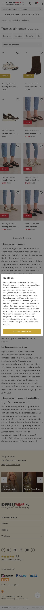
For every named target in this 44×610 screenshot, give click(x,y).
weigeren (7, 317)
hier (28, 309)
